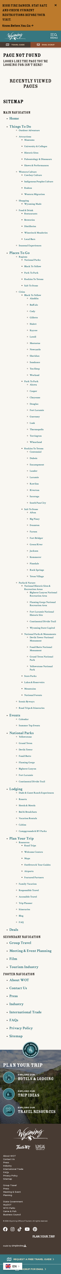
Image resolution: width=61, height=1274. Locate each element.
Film (13, 958)
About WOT (19, 980)
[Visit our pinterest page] (35, 1229)
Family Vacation (28, 884)
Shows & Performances (36, 165)
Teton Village (37, 576)
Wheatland (36, 442)
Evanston (34, 525)
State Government (13, 1201)
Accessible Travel (28, 896)
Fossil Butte (25, 756)
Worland (34, 375)
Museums (29, 140)
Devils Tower (26, 749)
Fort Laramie (37, 410)
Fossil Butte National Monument (41, 649)
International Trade (25, 1012)
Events (14, 715)
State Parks (30, 676)
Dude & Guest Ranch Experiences (36, 793)
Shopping (24, 200)
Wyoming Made (32, 204)
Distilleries (30, 226)
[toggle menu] (54, 36)
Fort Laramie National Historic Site (42, 613)
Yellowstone (25, 736)
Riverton (34, 490)
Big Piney (35, 519)
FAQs (13, 1020)
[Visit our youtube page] (27, 1229)
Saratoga (34, 496)
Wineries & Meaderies (36, 232)
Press (13, 996)
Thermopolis (36, 429)
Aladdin (34, 298)
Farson (33, 531)
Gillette (34, 317)
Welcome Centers (33, 852)
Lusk (32, 423)
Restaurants (30, 213)
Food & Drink (26, 210)
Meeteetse (35, 343)
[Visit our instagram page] (13, 1229)
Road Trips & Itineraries (31, 708)
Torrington (36, 436)
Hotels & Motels (27, 805)
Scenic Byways (26, 701)
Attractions (25, 136)
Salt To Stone (31, 285)
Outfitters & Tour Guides (37, 864)
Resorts (23, 799)
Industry (16, 1004)
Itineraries (24, 909)
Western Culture (28, 172)
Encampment (37, 464)
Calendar (24, 719)
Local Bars (29, 239)
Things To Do (20, 126)
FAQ (21, 922)
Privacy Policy (21, 1028)
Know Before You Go (16, 25)
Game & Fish (9, 1211)
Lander (33, 471)
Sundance (35, 362)
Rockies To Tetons (33, 279)
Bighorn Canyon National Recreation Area (43, 594)
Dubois (33, 458)
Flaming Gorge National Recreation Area (43, 604)
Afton (33, 512)
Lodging (15, 789)
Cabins (22, 824)
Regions (23, 257)
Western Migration (34, 194)
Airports (28, 871)
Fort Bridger (36, 538)
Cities (22, 292)
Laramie (34, 477)
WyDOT (7, 1204)
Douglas (34, 404)
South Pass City (38, 503)
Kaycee (33, 330)
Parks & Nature (27, 582)
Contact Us (18, 988)
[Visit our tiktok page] (20, 1229)
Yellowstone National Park (41, 668)
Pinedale (34, 563)
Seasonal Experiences (30, 245)
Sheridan (34, 356)
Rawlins (34, 483)
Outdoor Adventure (29, 130)
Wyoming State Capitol (42, 628)
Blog (21, 916)
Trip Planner (25, 903)
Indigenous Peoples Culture (38, 181)
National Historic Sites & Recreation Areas (37, 587)
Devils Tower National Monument (41, 639)
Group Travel (20, 942)
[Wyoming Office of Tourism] (15, 36)
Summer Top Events (29, 725)
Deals (13, 929)
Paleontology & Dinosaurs (38, 159)
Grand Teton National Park (41, 658)
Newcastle (35, 349)
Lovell (33, 336)
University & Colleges (35, 146)
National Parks (32, 260)
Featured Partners (34, 877)
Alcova (33, 384)
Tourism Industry (23, 966)
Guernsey (35, 416)
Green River (36, 544)
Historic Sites (31, 152)
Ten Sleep (35, 368)
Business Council (12, 1214)
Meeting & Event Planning (30, 950)
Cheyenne (35, 397)
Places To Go (19, 252)
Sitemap (16, 1036)
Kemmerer (35, 557)
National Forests (33, 695)
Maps (27, 858)
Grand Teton (25, 743)
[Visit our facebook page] (5, 1229)
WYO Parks (9, 1208)
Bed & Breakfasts (28, 812)
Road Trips (30, 845)
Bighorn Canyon (27, 768)
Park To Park (31, 272)
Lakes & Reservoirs (34, 682)
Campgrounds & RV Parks (33, 831)
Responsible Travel (29, 890)
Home (14, 118)
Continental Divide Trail (43, 621)
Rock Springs (37, 570)
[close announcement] (55, 5)
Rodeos (28, 188)
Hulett (33, 324)
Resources (24, 842)
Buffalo (34, 305)
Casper (33, 391)
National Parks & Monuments (40, 634)
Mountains (30, 688)
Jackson (34, 551)
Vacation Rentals (28, 818)
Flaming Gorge (27, 762)
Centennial (35, 452)
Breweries (29, 220)
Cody (32, 311)
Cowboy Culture (33, 175)
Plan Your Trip (21, 838)
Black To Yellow (32, 266)
